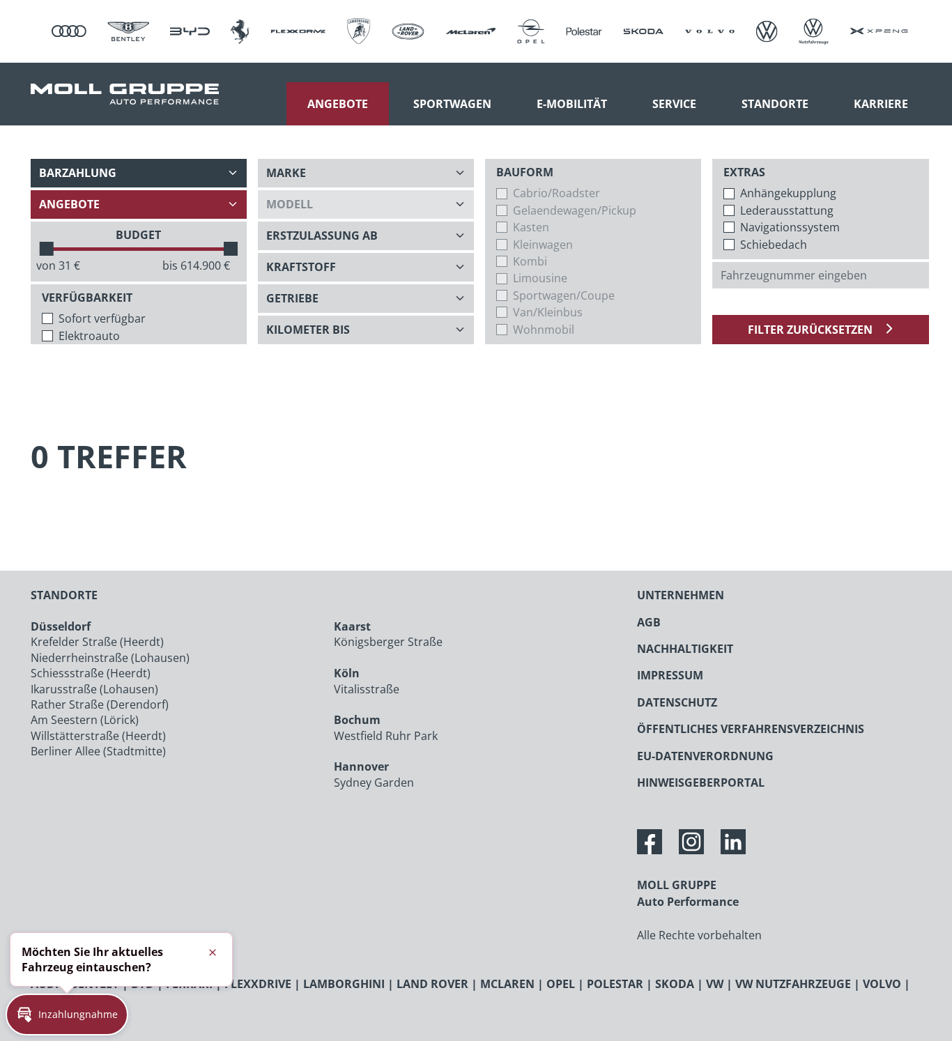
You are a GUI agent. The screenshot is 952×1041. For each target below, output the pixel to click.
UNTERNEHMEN (680, 595)
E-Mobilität (572, 103)
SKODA (674, 984)
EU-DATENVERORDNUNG (705, 756)
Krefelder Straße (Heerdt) (97, 641)
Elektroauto (89, 336)
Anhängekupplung (788, 193)
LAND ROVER (432, 984)
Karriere (881, 103)
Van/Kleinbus (548, 312)
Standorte (775, 103)
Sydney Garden (374, 782)
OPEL (560, 984)
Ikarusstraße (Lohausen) (94, 689)
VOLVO (882, 984)
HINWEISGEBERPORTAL (701, 782)
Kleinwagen (543, 244)
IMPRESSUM (670, 675)
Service (674, 103)
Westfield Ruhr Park (386, 735)
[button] (67, 1014)
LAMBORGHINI (344, 984)
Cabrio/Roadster (556, 193)
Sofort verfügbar (102, 318)
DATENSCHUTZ (677, 702)
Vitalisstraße (366, 689)
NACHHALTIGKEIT (685, 648)
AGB (649, 622)
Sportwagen (452, 103)
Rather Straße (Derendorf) (100, 704)
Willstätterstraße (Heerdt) (98, 735)
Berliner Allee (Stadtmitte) (98, 751)
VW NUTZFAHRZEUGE (793, 984)
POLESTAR (615, 984)
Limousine (540, 278)
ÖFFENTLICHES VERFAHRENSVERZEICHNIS (750, 729)
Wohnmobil (543, 329)
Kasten (531, 227)
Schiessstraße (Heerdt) (91, 673)
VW (714, 984)
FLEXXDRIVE (257, 984)
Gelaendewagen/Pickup (574, 210)
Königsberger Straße (388, 641)
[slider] (47, 249)
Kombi (530, 261)
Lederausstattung (787, 210)
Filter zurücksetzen (811, 329)
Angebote (337, 103)
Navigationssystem (790, 227)
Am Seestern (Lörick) (85, 719)
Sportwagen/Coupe (564, 295)
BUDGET (138, 234)
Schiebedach (773, 244)
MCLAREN (507, 984)
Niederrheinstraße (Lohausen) (110, 657)
